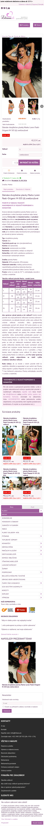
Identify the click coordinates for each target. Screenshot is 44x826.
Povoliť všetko (37, 823)
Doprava (34, 4)
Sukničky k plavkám (10, 525)
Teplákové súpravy (9, 540)
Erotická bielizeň (9, 554)
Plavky (4, 511)
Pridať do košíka (30, 162)
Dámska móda (7, 547)
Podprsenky (7, 572)
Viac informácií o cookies (9, 819)
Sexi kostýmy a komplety (12, 587)
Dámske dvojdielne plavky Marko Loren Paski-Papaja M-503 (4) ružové (31, 472)
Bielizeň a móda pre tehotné (13, 576)
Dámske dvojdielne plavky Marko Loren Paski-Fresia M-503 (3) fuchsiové (31, 421)
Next (41, 106)
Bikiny (4, 514)
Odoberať (7, 711)
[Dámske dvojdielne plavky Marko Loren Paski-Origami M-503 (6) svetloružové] (22, 68)
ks (17, 163)
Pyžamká (5, 536)
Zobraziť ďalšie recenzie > (10, 634)
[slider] (22, 118)
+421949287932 (14, 399)
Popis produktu (8, 189)
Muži (32, 507)
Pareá (4, 529)
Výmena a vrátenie (25, 4)
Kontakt (41, 4)
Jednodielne (7, 518)
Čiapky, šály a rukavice (11, 583)
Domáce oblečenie (9, 558)
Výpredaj (5, 597)
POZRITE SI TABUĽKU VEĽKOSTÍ (13, 203)
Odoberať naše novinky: (10, 699)
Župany (5, 569)
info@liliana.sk (11, 394)
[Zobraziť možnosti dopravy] (19, 612)
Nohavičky (6, 543)
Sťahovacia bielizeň (10, 561)
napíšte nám (26, 392)
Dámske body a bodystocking (13, 579)
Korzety (5, 590)
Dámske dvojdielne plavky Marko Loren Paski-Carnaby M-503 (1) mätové (12, 421)
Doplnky (5, 594)
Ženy (11, 507)
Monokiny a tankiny (10, 522)
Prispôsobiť (4, 823)
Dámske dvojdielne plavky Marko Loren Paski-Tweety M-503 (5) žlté (11, 472)
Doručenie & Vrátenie (23, 189)
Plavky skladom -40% (10, 532)
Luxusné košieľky (9, 565)
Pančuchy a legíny (9, 551)
